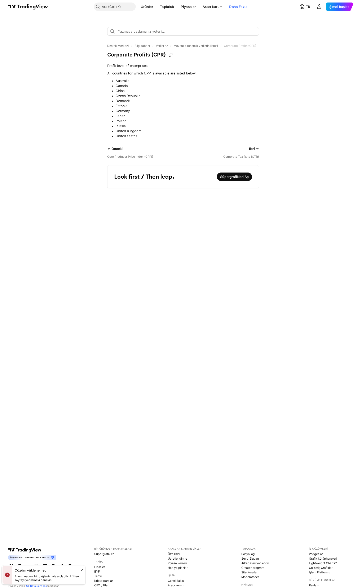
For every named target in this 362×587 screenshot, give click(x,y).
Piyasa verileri (177, 563)
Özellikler (174, 554)
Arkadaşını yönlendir (255, 563)
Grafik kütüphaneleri (323, 558)
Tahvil (98, 576)
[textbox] (185, 31)
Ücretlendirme (177, 558)
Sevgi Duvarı (250, 558)
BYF (97, 571)
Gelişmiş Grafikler (320, 567)
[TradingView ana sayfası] (28, 7)
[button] (156, 7)
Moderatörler (250, 577)
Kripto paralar (103, 580)
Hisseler (99, 567)
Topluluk (167, 7)
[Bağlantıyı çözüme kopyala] (171, 55)
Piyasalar (188, 7)
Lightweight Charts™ (323, 563)
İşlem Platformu (319, 572)
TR (308, 7)
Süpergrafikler (104, 554)
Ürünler (147, 7)
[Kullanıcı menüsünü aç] (319, 7)
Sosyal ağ (248, 554)
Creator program (252, 567)
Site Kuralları (249, 572)
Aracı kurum (212, 7)
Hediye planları (178, 567)
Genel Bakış (176, 580)
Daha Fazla (238, 7)
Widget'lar (316, 554)
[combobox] (183, 31)
